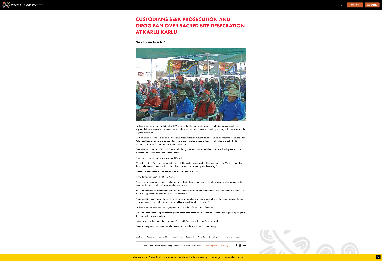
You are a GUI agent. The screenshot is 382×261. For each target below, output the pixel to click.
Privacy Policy (176, 236)
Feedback (190, 236)
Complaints (202, 236)
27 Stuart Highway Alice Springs (215, 245)
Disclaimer (150, 236)
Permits (355, 5)
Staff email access (234, 236)
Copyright (163, 236)
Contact (139, 236)
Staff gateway (217, 236)
